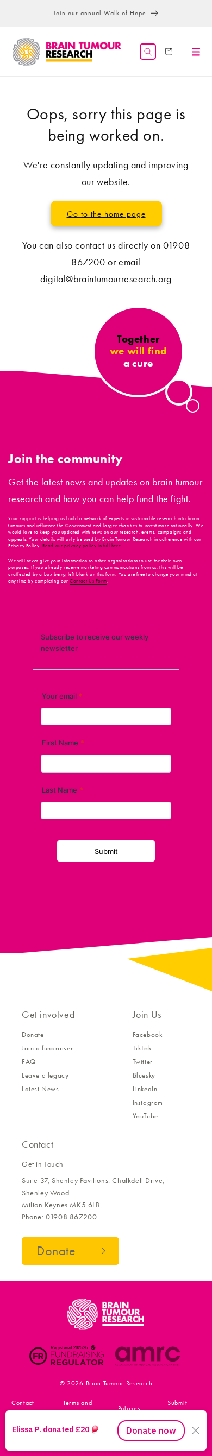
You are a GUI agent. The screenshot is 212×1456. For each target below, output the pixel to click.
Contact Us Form (88, 581)
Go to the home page (106, 214)
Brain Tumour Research (119, 1383)
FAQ (29, 1062)
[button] (148, 51)
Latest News (40, 1089)
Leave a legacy (45, 1075)
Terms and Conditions (77, 1408)
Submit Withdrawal (177, 1408)
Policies (129, 1408)
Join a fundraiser (47, 1048)
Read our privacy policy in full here (81, 545)
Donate (33, 1034)
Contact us (22, 1408)
